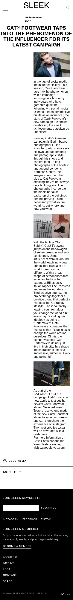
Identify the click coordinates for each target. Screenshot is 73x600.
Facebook (29, 519)
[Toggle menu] (5, 8)
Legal (7, 569)
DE (68, 594)
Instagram (11, 519)
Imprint (8, 563)
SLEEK (36, 6)
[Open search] (67, 7)
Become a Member (17, 546)
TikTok (46, 519)
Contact (10, 575)
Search (9, 581)
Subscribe (48, 508)
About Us (10, 557)
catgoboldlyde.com (52, 447)
